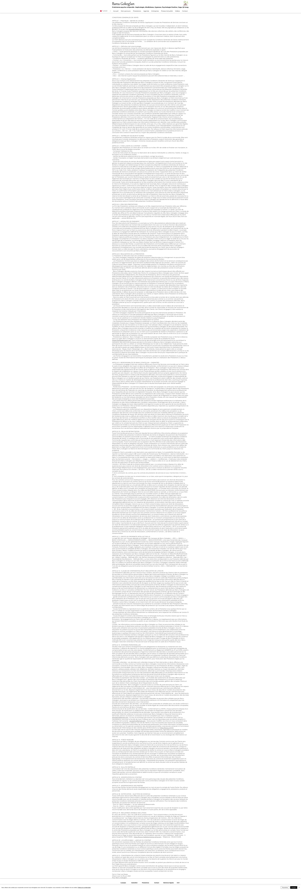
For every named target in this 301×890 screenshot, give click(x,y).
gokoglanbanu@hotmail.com (123, 502)
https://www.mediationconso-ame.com (147, 837)
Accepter (294, 887)
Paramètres (285, 887)
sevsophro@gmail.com (137, 29)
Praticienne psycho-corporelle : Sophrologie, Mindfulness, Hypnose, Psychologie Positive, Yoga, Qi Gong (150, 7)
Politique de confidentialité (84, 887)
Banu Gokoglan (123, 4)
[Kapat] (299, 887)
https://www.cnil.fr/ (166, 728)
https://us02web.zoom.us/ (122, 340)
